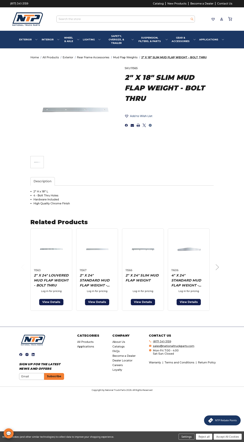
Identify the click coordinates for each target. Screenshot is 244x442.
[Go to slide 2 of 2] (123, 312)
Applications (85, 346)
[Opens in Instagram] (27, 354)
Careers (117, 365)
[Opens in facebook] (126, 125)
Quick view (51, 249)
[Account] (221, 19)
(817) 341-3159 (19, 3)
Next (218, 270)
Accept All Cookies (227, 437)
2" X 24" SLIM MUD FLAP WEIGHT (142, 277)
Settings (186, 437)
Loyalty (117, 369)
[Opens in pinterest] (150, 125)
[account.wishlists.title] (213, 19)
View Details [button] (51, 302)
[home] (33, 339)
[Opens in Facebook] (21, 354)
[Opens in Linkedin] (33, 354)
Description (43, 181)
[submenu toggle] (36, 40)
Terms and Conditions (179, 362)
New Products (177, 3)
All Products (85, 341)
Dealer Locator (122, 360)
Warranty (155, 362)
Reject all (204, 437)
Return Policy (207, 362)
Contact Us (224, 3)
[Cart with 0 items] (230, 19)
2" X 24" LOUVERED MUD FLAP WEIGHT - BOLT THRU (51, 280)
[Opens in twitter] (144, 125)
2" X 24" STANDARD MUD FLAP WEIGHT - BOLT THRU (95, 280)
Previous (23, 270)
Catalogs (118, 346)
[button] (138, 116)
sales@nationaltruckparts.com (173, 346)
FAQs (116, 351)
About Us (118, 341)
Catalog (158, 3)
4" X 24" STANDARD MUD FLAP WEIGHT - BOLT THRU (186, 280)
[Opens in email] (132, 125)
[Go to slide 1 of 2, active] (117, 312)
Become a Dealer (201, 3)
